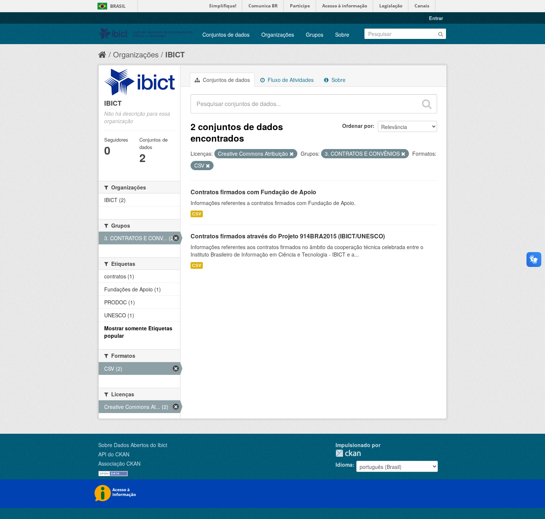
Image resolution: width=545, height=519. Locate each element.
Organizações (277, 34)
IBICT (175, 54)
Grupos (314, 34)
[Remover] (292, 154)
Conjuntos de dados (226, 34)
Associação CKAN (119, 463)
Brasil (118, 6)
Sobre (342, 34)
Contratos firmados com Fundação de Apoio (253, 192)
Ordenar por (357, 125)
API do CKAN (113, 454)
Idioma (344, 464)
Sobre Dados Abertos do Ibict (132, 445)
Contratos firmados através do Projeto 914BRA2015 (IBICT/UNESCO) (288, 236)
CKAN (348, 453)
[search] (427, 103)
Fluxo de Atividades (290, 79)
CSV (196, 214)
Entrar (436, 18)
